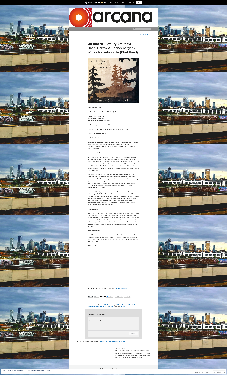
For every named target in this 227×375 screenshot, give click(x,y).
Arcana (111, 306)
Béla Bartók (120, 305)
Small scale (108, 305)
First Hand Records (128, 305)
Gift (139, 2)
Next (149, 34)
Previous (143, 34)
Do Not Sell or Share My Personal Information (120, 369)
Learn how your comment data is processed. (112, 341)
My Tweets (78, 348)
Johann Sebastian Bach (101, 306)
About (129, 29)
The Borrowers (121, 29)
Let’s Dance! (85, 29)
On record (102, 305)
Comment (133, 333)
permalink (122, 306)
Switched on (102, 29)
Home (77, 29)
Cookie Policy (35, 372)
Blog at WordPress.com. (102, 369)
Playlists (93, 29)
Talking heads (111, 29)
